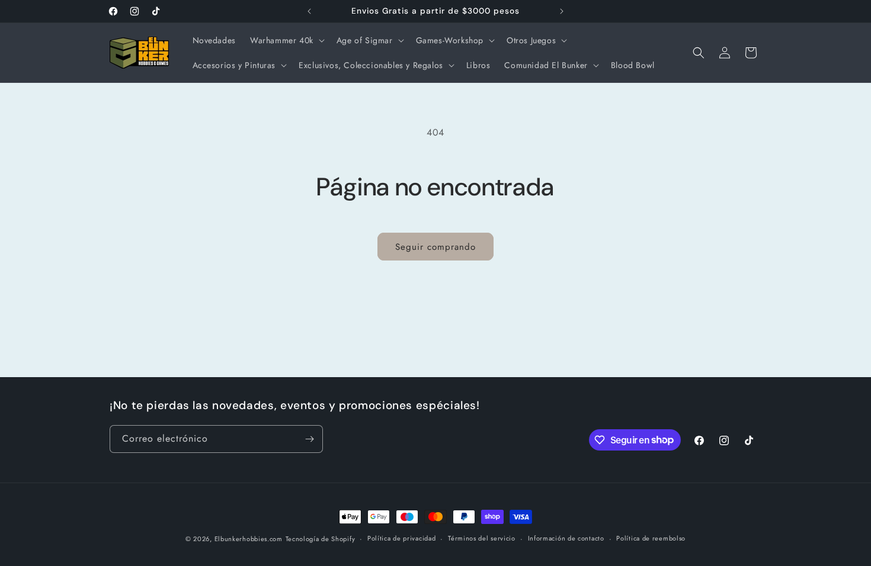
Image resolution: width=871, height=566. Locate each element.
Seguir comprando (435, 246)
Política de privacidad (401, 538)
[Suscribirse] (309, 439)
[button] (286, 40)
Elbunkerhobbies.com (248, 539)
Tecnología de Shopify (321, 539)
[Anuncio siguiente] (562, 11)
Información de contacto (566, 538)
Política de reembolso (651, 538)
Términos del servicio (481, 538)
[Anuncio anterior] (309, 11)
